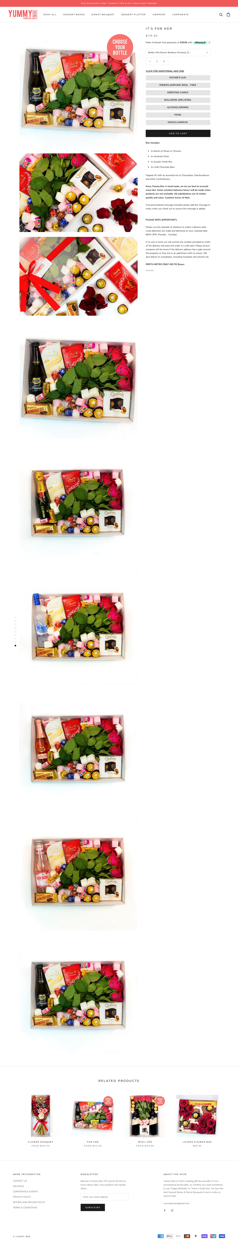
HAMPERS (159, 14)
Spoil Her (145, 1142)
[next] (228, 1117)
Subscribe (92, 1207)
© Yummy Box (21, 1236)
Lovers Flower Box (197, 1142)
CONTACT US (20, 1180)
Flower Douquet (40, 1142)
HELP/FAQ (18, 1186)
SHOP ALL (50, 14)
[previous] (10, 1117)
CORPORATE (180, 14)
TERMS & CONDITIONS (25, 1207)
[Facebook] (157, 270)
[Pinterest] (165, 270)
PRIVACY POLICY (22, 1196)
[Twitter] (161, 270)
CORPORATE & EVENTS (25, 1191)
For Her (93, 1142)
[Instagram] (172, 1210)
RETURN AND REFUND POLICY (29, 1202)
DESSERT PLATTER (133, 14)
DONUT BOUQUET (102, 14)
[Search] (221, 14)
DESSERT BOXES (74, 14)
